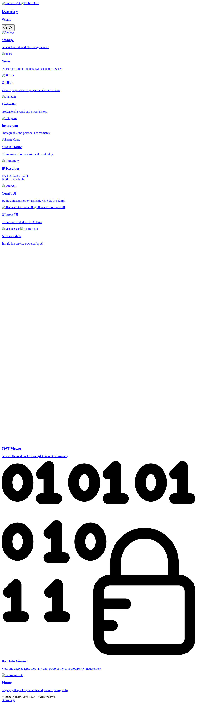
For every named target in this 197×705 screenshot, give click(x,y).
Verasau (6, 19)
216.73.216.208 (19, 175)
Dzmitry (10, 11)
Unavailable (16, 179)
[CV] (20, 3)
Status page (8, 700)
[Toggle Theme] (8, 27)
